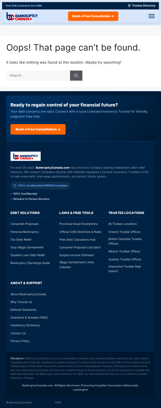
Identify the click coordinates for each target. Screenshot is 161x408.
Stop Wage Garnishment (27, 247)
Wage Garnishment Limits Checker (76, 264)
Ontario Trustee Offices (124, 232)
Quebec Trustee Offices (124, 259)
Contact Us (18, 333)
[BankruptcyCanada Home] (25, 156)
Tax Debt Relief (20, 239)
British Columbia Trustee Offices (125, 241)
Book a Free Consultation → (93, 16)
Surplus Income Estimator (76, 255)
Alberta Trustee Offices (124, 251)
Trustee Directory (144, 5)
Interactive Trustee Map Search (124, 269)
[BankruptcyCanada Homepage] (22, 16)
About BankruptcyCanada (28, 294)
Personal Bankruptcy (24, 232)
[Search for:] (38, 75)
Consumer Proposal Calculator (80, 247)
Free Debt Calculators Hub (77, 239)
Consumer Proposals (24, 224)
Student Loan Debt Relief (27, 255)
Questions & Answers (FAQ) (29, 317)
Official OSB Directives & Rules (80, 232)
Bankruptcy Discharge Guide (30, 263)
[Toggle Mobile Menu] (151, 16)
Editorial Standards (23, 309)
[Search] (76, 76)
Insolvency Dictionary (25, 325)
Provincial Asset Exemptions (78, 224)
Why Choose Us (21, 302)
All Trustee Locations (122, 224)
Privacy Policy (20, 341)
